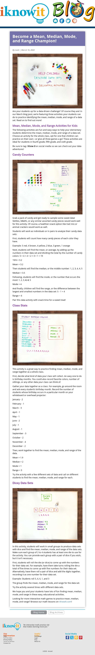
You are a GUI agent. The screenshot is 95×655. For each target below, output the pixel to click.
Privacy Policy (7, 640)
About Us (37, 641)
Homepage (38, 636)
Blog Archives (56, 612)
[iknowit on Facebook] (67, 637)
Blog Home (38, 612)
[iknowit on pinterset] (80, 637)
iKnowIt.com (65, 601)
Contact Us (7, 643)
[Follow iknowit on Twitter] (72, 637)
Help (4, 636)
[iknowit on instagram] (76, 637)
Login (36, 638)
